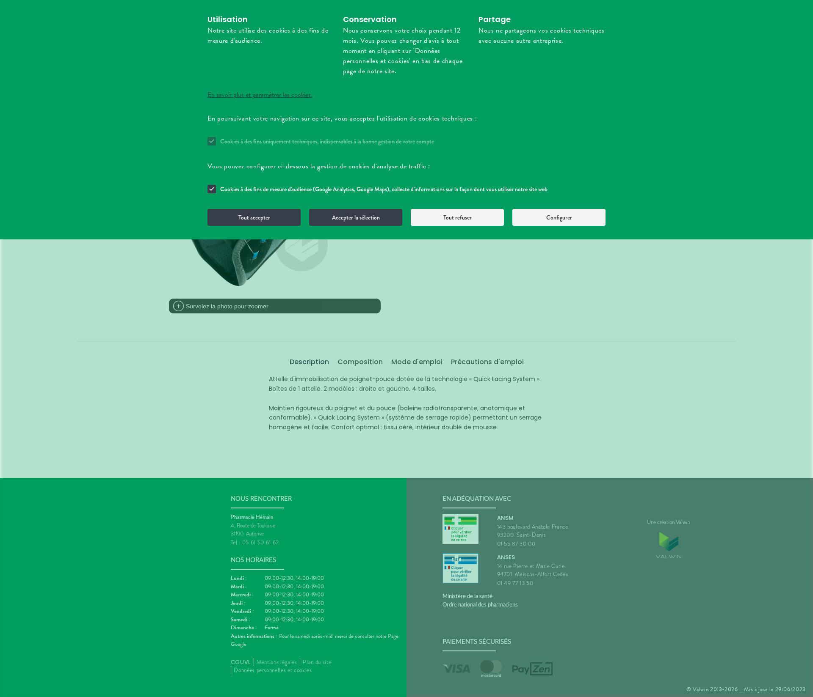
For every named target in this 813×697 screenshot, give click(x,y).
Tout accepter (254, 217)
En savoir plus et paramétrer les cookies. (259, 95)
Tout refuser (457, 217)
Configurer (559, 217)
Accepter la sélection (356, 217)
